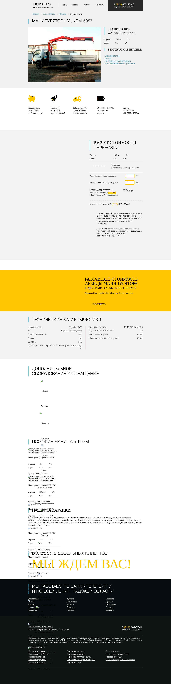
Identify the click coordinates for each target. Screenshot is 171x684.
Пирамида (44, 438)
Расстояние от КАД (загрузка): (103, 176)
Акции (108, 58)
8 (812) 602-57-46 (112, 236)
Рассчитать (99, 304)
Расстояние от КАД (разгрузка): (104, 182)
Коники (44, 535)
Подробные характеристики (118, 61)
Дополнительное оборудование (120, 64)
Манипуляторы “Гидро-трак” (40, 627)
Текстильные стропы (44, 503)
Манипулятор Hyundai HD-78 (41, 457)
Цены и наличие (112, 56)
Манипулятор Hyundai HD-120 (41, 485)
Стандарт (111, 193)
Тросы (44, 470)
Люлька (44, 406)
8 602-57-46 (120, 204)
